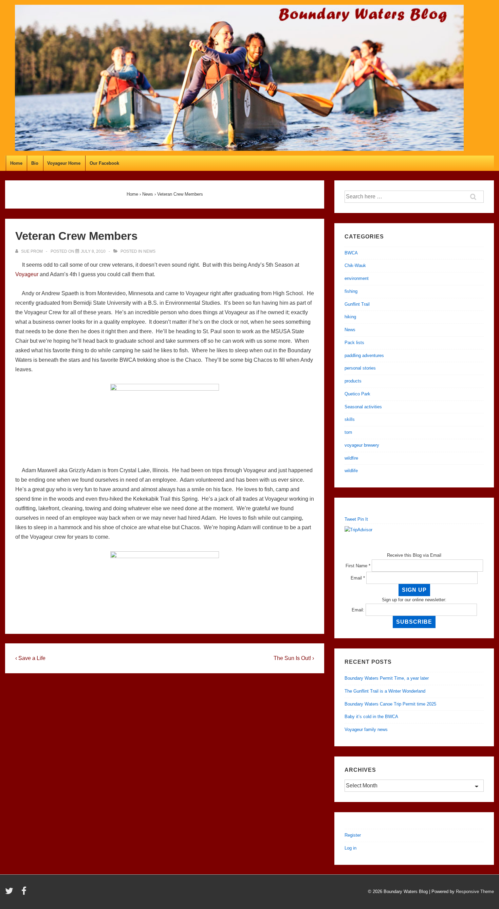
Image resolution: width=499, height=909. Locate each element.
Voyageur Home (63, 163)
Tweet (350, 519)
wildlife (351, 470)
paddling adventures (364, 355)
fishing (351, 291)
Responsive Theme (475, 891)
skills (350, 419)
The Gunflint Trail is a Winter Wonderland (385, 691)
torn (348, 432)
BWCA (351, 252)
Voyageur (26, 274)
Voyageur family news (366, 729)
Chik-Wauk (355, 265)
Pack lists (354, 342)
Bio (34, 163)
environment (357, 278)
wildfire (351, 458)
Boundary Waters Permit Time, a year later (387, 678)
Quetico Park (357, 393)
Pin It (362, 519)
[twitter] (10, 893)
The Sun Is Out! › (294, 658)
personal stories (360, 368)
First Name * (358, 565)
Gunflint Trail (357, 304)
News (149, 251)
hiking (350, 316)
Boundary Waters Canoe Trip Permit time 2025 (390, 704)
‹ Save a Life (30, 658)
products (353, 381)
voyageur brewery (362, 445)
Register (353, 835)
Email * (358, 578)
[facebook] (24, 893)
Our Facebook (104, 163)
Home (16, 163)
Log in (350, 848)
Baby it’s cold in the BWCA (371, 716)
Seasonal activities (363, 406)
